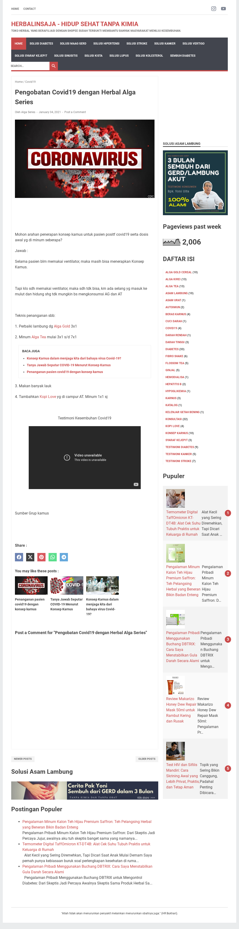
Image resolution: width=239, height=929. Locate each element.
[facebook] (19, 557)
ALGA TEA (172, 286)
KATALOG (171, 405)
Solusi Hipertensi (106, 43)
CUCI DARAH (173, 321)
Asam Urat (173, 300)
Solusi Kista (93, 55)
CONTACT (29, 8)
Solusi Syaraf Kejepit (31, 55)
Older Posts (146, 758)
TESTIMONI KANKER (178, 454)
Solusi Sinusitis (65, 55)
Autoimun (172, 307)
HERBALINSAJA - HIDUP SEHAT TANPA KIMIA (74, 24)
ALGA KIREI (173, 279)
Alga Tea (39, 337)
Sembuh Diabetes (182, 55)
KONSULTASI (173, 419)
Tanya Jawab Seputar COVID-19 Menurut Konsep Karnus (69, 365)
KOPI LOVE (172, 426)
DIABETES (172, 349)
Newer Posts (23, 758)
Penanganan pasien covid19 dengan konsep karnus (65, 372)
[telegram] (64, 557)
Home (15, 8)
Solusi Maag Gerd (73, 43)
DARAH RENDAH (175, 335)
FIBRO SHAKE (174, 356)
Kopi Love (48, 396)
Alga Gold (62, 326)
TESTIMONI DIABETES (179, 447)
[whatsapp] (53, 557)
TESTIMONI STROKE (178, 461)
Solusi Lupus (119, 55)
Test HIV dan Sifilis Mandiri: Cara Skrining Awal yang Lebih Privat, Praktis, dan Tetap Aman (183, 776)
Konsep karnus (176, 433)
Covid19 (171, 328)
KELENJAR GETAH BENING (182, 412)
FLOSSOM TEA (174, 363)
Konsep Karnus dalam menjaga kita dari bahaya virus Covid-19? (74, 358)
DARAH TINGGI (175, 342)
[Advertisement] (195, 105)
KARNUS (170, 398)
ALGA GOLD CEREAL (178, 272)
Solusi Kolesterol (149, 55)
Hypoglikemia (175, 391)
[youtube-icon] (223, 9)
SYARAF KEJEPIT (176, 440)
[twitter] (30, 557)
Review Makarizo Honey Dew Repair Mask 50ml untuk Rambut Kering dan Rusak (181, 710)
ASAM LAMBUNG (176, 293)
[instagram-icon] (213, 9)
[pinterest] (41, 557)
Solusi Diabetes (41, 43)
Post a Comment (75, 112)
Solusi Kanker (165, 43)
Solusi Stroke (137, 43)
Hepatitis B (173, 384)
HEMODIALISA (174, 377)
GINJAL (170, 370)
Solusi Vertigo (193, 43)
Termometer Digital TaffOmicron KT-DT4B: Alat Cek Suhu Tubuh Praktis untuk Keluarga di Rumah (183, 523)
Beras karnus (175, 314)
